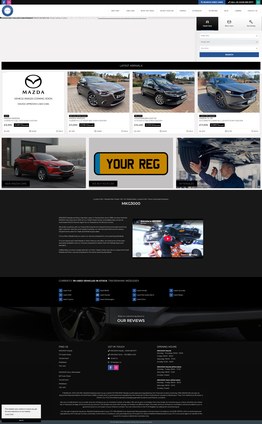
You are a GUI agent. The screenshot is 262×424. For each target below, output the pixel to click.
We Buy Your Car (166, 11)
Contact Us (252, 11)
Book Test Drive (147, 11)
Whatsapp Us (115, 362)
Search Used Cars (213, 2)
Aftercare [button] (213, 11)
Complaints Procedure (146, 422)
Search (229, 55)
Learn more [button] (9, 414)
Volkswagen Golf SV (148, 119)
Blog (226, 11)
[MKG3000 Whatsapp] (258, 3)
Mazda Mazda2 (20, 119)
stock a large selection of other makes (86, 250)
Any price (205, 48)
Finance (183, 11)
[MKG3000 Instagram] (9, 3)
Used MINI (65, 295)
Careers (238, 11)
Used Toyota (66, 299)
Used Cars (130, 11)
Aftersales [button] (196, 11)
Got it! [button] (21, 420)
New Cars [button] (115, 11)
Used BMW (103, 291)
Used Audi (65, 291)
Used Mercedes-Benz (144, 295)
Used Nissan (177, 295)
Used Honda (140, 291)
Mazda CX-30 (221, 119)
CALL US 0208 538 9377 (241, 2)
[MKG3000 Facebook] (4, 3)
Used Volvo (140, 299)
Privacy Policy (135, 422)
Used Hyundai (178, 291)
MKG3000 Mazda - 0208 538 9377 (123, 351)
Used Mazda (103, 295)
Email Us (113, 358)
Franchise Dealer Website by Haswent (120, 422)
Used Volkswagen (105, 299)
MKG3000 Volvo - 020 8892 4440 (123, 355)
